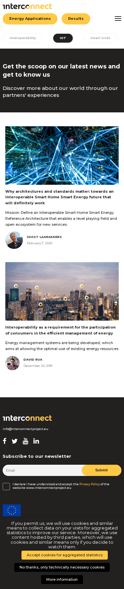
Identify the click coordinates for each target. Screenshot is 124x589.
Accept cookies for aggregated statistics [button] (65, 555)
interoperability (23, 38)
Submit (101, 470)
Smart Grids (100, 38)
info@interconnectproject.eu (25, 429)
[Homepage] (27, 418)
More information (62, 579)
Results (76, 18)
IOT (63, 38)
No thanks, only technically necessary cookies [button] (62, 567)
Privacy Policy (89, 484)
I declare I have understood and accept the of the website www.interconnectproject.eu (61, 486)
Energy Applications (30, 18)
